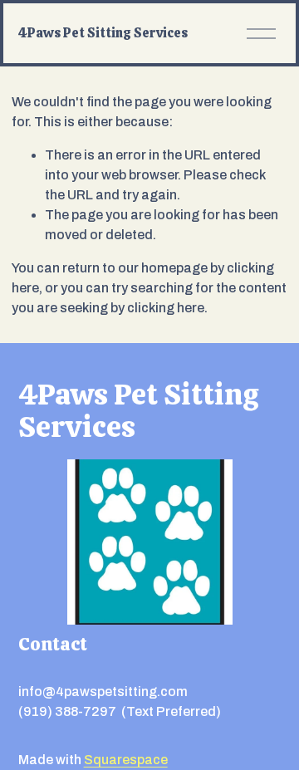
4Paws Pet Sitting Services (103, 33)
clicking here (165, 308)
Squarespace (126, 760)
